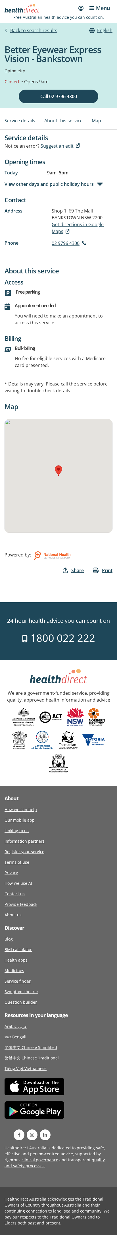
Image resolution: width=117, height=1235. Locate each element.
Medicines (14, 970)
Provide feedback (21, 904)
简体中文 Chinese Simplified (31, 1047)
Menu (103, 8)
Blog (9, 939)
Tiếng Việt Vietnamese (26, 1068)
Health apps (16, 960)
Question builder (21, 1002)
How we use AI (18, 883)
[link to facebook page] (19, 1134)
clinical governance (40, 1159)
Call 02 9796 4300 (58, 96)
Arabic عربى (16, 1026)
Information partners (25, 841)
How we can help (21, 809)
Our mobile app (20, 820)
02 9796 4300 (66, 243)
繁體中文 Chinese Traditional (32, 1058)
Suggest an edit (57, 146)
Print (107, 570)
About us (13, 915)
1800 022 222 (61, 638)
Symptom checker (21, 991)
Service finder (18, 981)
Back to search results (33, 30)
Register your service (24, 851)
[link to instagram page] (32, 1134)
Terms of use (17, 862)
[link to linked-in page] (45, 1134)
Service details (20, 120)
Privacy (11, 872)
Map (96, 120)
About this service (63, 120)
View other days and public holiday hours (49, 184)
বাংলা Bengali (15, 1037)
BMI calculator (18, 949)
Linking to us (17, 830)
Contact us (15, 893)
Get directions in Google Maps (78, 227)
